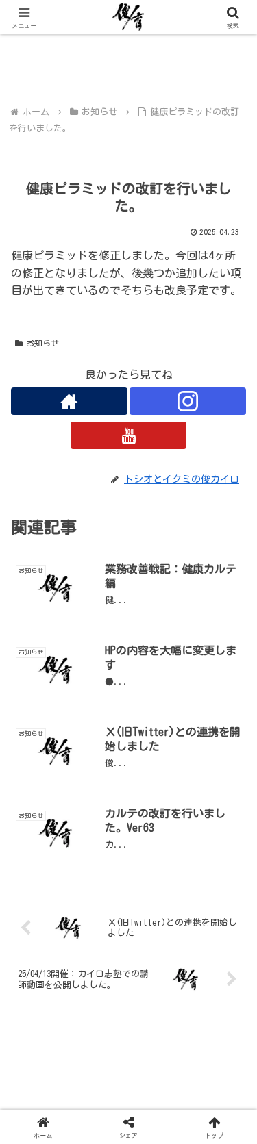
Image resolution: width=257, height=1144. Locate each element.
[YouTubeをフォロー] (129, 435)
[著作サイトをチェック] (69, 401)
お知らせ (42, 343)
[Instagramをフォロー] (188, 401)
